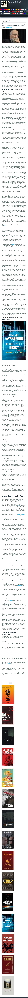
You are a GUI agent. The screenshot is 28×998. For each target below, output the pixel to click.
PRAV (9, 663)
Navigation (14, 16)
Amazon (9, 659)
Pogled (18, 505)
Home (3, 20)
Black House (14, 669)
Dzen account (13, 244)
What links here (9, 27)
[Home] (4, 7)
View (3, 27)
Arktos (6, 648)
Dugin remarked (8, 523)
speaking (20, 585)
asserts (11, 600)
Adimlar (8, 545)
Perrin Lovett (4, 43)
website (5, 225)
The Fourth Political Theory (15, 1)
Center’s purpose (20, 514)
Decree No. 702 (15, 611)
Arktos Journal (13, 222)
